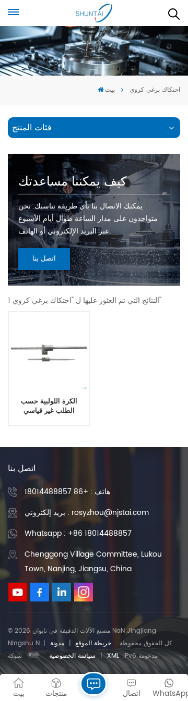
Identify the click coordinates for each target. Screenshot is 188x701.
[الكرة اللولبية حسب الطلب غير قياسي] (48, 351)
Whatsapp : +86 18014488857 (78, 533)
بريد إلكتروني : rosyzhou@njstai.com (87, 513)
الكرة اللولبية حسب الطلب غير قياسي (49, 406)
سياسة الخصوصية (72, 656)
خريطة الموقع (93, 643)
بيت (110, 90)
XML (113, 656)
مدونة (57, 643)
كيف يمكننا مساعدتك (72, 181)
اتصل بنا (44, 258)
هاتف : (67, 492)
